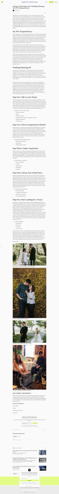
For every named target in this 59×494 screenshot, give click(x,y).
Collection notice (36, 487)
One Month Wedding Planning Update (20, 318)
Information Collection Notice (29, 483)
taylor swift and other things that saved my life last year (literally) (24, 467)
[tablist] (17, 436)
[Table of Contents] (1, 247)
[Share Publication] (48, 2)
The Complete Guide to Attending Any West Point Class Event (25, 451)
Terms (32, 487)
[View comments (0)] (16, 13)
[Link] (11, 31)
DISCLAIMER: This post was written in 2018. (20, 453)
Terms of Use (34, 482)
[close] (38, 469)
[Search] (46, 2)
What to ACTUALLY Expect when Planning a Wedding (24, 266)
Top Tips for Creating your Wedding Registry (22, 390)
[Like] (14, 13)
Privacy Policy (36, 483)
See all (14, 473)
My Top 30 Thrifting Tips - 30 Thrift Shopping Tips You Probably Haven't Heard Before (25, 458)
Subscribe (29, 480)
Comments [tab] (15, 436)
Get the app (34, 489)
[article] (29, 453)
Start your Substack (27, 489)
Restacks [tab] (18, 436)
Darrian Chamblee (19, 462)
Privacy (30, 487)
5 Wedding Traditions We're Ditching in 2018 (22, 343)
